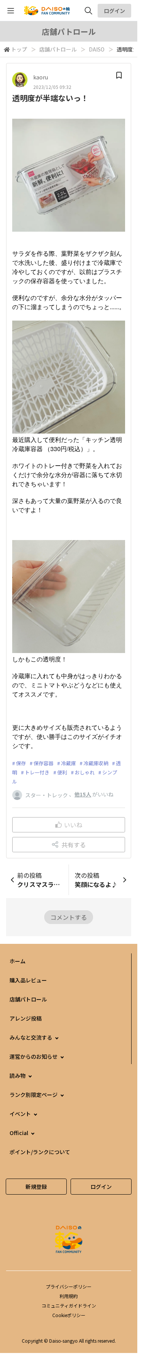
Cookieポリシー (68, 1315)
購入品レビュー (28, 980)
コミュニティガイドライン (69, 1305)
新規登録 (36, 1186)
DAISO (96, 49)
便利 (62, 772)
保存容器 (43, 763)
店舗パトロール (58, 49)
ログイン (114, 11)
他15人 (82, 794)
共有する (73, 844)
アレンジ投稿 (26, 1018)
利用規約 (68, 1296)
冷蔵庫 (68, 763)
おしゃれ (85, 772)
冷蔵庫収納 (96, 763)
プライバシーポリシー (69, 1286)
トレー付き (37, 772)
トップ (19, 49)
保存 (21, 763)
